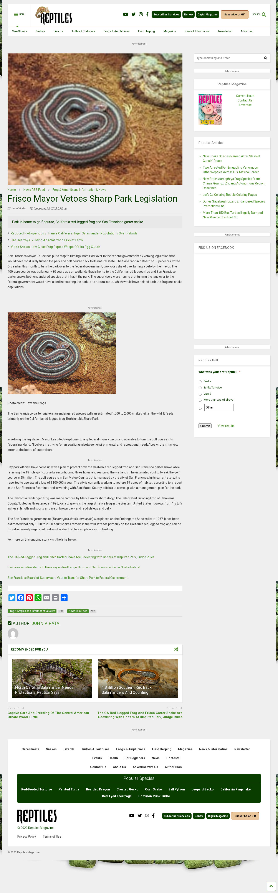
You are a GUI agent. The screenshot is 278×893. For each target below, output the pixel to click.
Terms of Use (52, 836)
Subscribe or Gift (234, 14)
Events (97, 758)
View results (226, 426)
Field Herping (146, 31)
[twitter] (133, 14)
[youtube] (125, 14)
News (156, 758)
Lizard (207, 393)
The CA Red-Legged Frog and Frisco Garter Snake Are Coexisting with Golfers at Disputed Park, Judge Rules (81, 557)
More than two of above (218, 399)
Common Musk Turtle (154, 796)
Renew (188, 14)
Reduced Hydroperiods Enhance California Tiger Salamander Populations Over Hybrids (74, 233)
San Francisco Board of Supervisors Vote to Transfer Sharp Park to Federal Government (67, 577)
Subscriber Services (166, 14)
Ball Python (177, 789)
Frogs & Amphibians (116, 31)
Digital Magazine (208, 14)
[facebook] (147, 14)
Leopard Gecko (203, 789)
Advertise (246, 31)
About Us (119, 767)
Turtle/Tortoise (213, 387)
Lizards (58, 31)
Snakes (40, 31)
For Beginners (135, 758)
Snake (207, 381)
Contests (173, 758)
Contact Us (245, 100)
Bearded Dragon (98, 789)
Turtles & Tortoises (83, 31)
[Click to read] (52, 678)
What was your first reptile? (220, 372)
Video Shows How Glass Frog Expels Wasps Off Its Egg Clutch (55, 247)
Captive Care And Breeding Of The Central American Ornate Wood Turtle (48, 715)
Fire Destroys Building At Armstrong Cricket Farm (47, 240)
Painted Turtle (69, 789)
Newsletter (225, 31)
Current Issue (245, 96)
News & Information (197, 31)
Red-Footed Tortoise (36, 789)
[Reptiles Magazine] (52, 24)
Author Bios (173, 767)
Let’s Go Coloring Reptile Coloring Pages (230, 194)
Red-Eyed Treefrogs (117, 796)
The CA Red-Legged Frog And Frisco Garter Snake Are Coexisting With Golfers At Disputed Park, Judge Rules (139, 715)
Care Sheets (19, 31)
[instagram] (141, 14)
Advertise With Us (145, 767)
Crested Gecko (127, 789)
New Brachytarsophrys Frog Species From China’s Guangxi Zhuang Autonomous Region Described (234, 183)
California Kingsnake (235, 789)
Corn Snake (153, 789)
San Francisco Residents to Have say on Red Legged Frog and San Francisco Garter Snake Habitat (74, 567)
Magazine (170, 31)
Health (113, 758)
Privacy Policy (26, 836)
